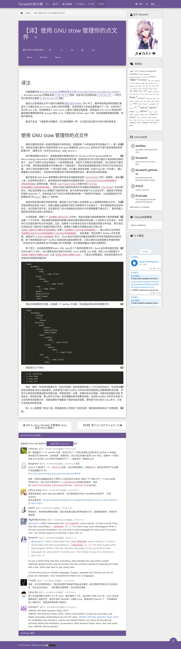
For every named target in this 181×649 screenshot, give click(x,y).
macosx (139, 117)
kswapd (142, 74)
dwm (37, 196)
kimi (141, 101)
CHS (155, 83)
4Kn (150, 86)
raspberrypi (149, 98)
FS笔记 (133, 79)
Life (92, 4)
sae (145, 101)
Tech (102, 4)
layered (150, 91)
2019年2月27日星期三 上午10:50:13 (64, 490)
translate (152, 77)
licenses (145, 104)
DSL (141, 91)
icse (139, 122)
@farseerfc (33, 523)
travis (139, 120)
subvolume (145, 89)
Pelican (38, 645)
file (149, 80)
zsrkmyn (33, 448)
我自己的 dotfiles (73, 103)
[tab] (72, 435)
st (48, 196)
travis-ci (143, 120)
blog (130, 120)
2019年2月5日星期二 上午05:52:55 (61, 464)
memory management (148, 71)
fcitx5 (139, 186)
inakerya (149, 101)
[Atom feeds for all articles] (147, 4)
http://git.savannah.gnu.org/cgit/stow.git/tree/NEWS (54, 473)
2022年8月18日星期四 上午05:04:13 (62, 607)
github (153, 107)
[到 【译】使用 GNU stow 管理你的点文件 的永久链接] (35, 37)
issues (137, 112)
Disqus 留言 (29, 633)
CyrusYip (33, 592)
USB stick (137, 83)
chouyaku (137, 101)
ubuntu (148, 120)
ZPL (145, 91)
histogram (157, 80)
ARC (137, 94)
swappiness (134, 74)
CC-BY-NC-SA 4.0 (48, 98)
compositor (153, 114)
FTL (130, 83)
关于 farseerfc (141, 14)
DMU (136, 91)
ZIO (130, 94)
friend (151, 94)
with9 (31, 507)
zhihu (135, 104)
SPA (131, 91)
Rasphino (33, 463)
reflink (156, 89)
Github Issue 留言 (32, 435)
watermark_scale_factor (135, 77)
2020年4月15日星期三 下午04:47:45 (57, 508)
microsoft (154, 122)
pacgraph (137, 114)
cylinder (131, 86)
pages (132, 111)
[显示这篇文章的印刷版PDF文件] (72, 50)
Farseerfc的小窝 (31, 4)
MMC (147, 83)
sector (140, 86)
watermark (147, 74)
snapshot (135, 89)
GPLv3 (140, 104)
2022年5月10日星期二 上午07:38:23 (61, 592)
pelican (144, 107)
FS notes (143, 79)
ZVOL (147, 94)
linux (30, 57)
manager (154, 117)
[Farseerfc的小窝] (22, 13)
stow (59, 57)
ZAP (141, 94)
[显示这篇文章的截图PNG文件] (82, 50)
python (144, 111)
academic (157, 120)
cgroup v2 (145, 77)
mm (137, 71)
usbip (154, 98)
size (152, 80)
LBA (144, 86)
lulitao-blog (34, 490)
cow (130, 89)
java (131, 125)
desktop (132, 117)
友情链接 (68, 4)
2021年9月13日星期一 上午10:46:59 (59, 581)
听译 (153, 101)
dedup (151, 89)
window (149, 117)
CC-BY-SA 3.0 (61, 95)
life (158, 94)
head (136, 86)
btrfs (153, 86)
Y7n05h (32, 580)
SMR (147, 86)
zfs (157, 86)
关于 (56, 4)
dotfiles (44, 57)
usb (158, 98)
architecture (156, 91)
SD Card (151, 83)
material (133, 122)
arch (131, 114)
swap (131, 71)
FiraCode (141, 195)
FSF (130, 108)
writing (135, 120)
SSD (133, 83)
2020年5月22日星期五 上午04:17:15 (61, 538)
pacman (155, 112)
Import (81, 4)
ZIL (144, 94)
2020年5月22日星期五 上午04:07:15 (69, 520)
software (145, 122)
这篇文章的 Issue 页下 (59, 443)
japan (153, 120)
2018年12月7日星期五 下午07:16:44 (60, 449)
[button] (121, 144)
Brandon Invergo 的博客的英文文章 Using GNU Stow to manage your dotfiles (80, 91)
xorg (146, 114)
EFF (133, 108)
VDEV (134, 94)
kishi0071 (33, 607)
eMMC (143, 83)
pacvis (151, 112)
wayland (142, 114)
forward (131, 101)
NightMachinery (37, 519)
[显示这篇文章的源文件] (61, 50)
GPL (157, 104)
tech (28, 13)
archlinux (142, 98)
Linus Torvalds (152, 104)
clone (140, 89)
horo (155, 94)
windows (144, 117)
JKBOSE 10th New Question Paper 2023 (98, 617)
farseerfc (33, 537)
